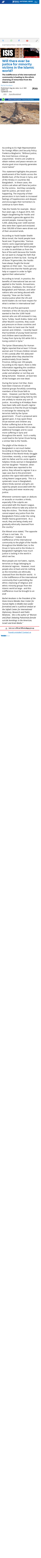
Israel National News (9, 45)
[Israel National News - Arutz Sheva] (22, 2)
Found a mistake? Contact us (19, 632)
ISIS (4, 94)
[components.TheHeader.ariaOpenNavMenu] (6, 2)
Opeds (19, 45)
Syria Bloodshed (15, 94)
